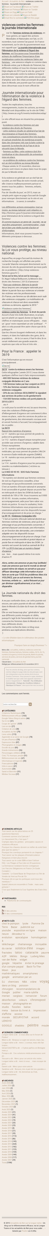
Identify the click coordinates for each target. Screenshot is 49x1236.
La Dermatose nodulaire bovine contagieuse (20, 865)
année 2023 (7, 1117)
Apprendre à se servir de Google (15, 737)
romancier (31, 995)
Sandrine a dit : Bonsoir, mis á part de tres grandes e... (24, 1069)
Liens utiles (7, 734)
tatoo (18, 952)
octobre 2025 (7, 1106)
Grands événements (10, 750)
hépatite (17, 963)
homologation (39, 937)
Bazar (14, 927)
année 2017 (7, 1133)
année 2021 (7, 1122)
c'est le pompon (10, 923)
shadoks (19, 1025)
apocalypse (21, 937)
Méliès (13, 956)
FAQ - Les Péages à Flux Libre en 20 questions (21, 863)
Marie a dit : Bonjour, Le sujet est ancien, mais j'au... (23, 1040)
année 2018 (7, 1130)
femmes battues (15, 652)
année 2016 (7, 1136)
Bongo (23, 956)
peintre (32, 1025)
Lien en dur (6, 726)
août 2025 (6, 1109)
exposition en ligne (24, 930)
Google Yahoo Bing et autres (14, 718)
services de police (8, 657)
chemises (13, 981)
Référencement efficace (12, 715)
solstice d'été (24, 948)
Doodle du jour (8, 747)
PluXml (25, 1231)
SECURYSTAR (20, 1017)
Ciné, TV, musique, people (12, 755)
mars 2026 (6, 1096)
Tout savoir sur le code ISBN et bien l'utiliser (20, 860)
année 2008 (7, 1157)
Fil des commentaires (13, 913)
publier (17, 992)
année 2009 (7, 1154)
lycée (25, 923)
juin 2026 (6, 1088)
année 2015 (7, 1138)
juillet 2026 (7, 1085)
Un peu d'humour (9, 739)
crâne (33, 981)
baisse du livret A (20, 1010)
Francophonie (7, 763)
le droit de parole (23, 654)
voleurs (23, 1000)
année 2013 (7, 1144)
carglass (17, 995)
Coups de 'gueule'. (9, 723)
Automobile (7, 768)
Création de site (8, 729)
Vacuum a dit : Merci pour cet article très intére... (22, 1058)
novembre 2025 (8, 1104)
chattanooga (25, 944)
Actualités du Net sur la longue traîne (25, 1223)
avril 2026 (6, 1093)
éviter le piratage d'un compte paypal (23, 964)
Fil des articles (10, 911)
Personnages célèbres (11, 753)
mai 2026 (6, 1091)
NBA (24, 981)
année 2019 (7, 1128)
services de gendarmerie (25, 657)
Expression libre (8, 742)
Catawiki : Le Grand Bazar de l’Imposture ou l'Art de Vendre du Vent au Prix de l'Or (23, 874)
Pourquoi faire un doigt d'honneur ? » (30, 645)
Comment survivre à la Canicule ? (16, 836)
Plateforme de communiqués (19, 900)
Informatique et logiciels (12, 761)
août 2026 (6, 1083)
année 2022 (7, 1120)
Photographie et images (12, 745)
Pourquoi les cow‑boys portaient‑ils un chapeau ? (22, 852)
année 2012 (7, 1146)
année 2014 (7, 1141)
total (4, 1162)
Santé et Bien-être (9, 771)
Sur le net (6, 721)
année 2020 (7, 1125)
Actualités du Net (17, 1)
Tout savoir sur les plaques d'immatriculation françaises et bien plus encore (21, 856)
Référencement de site (11, 758)
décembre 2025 (8, 1101)
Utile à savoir (7, 766)
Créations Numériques (11, 713)
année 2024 (7, 1114)
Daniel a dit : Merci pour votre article (17, 1066)
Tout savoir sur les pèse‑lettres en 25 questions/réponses (17, 832)
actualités (14, 650)
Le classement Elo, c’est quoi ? (15, 839)
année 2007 (7, 1160)
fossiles (16, 1007)
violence (22, 650)
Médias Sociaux (8, 774)
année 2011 (7, 1149)
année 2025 (7, 1112)
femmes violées (28, 652)
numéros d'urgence (9, 654)
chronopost (38, 1000)
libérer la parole (37, 654)
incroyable (41, 944)
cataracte (31, 952)
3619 (37, 652)
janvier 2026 (7, 1098)
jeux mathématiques (11, 971)
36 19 (42, 652)
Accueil (5, 1)
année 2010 (7, 1152)
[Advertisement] (24, 799)
